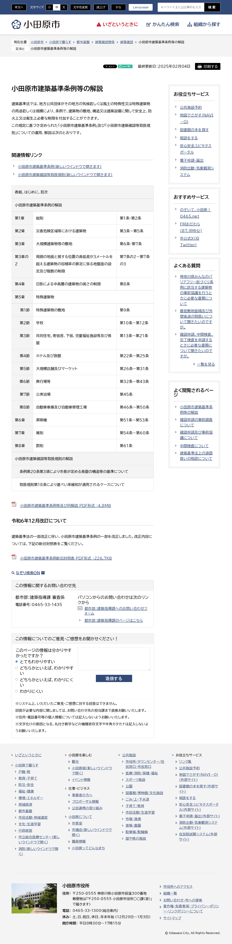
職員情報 (79, 841)
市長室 (77, 823)
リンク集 (185, 761)
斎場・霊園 (133, 825)
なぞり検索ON (28, 573)
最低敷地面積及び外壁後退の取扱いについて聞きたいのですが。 (196, 319)
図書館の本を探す (194, 130)
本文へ (19, 7)
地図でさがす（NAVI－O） (196, 118)
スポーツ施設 (135, 779)
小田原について (80, 816)
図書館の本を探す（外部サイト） (198, 789)
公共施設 (129, 755)
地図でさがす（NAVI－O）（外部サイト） (198, 777)
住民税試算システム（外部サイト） (198, 837)
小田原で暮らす (60, 42)
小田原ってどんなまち (88, 848)
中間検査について (194, 446)
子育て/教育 (135, 806)
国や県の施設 (136, 838)
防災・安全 (26, 784)
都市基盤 (83, 42)
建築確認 (126, 42)
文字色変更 (80, 7)
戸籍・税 (24, 771)
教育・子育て (27, 778)
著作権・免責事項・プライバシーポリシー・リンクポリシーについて (191, 909)
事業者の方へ (82, 795)
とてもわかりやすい (37, 662)
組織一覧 (170, 893)
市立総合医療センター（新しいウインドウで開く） (39, 839)
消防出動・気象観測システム (197, 171)
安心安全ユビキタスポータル (196, 149)
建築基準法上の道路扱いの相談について (196, 455)
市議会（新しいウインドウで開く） (92, 832)
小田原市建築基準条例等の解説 (196, 409)
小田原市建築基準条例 (60, 166)
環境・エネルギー (30, 798)
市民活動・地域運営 (33, 817)
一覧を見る (206, 364)
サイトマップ (172, 918)
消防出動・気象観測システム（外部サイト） (198, 825)
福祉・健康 (26, 791)
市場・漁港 (133, 819)
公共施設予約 (191, 107)
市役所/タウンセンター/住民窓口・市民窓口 (145, 764)
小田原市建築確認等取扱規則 (65, 174)
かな (116, 7)
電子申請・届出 (192, 160)
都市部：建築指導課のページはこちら (113, 620)
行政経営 (25, 830)
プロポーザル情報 (85, 801)
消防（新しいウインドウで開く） (38, 851)
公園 (129, 786)
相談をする (189, 138)
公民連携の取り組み (87, 808)
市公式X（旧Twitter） (189, 241)
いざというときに (28, 755)
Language (141, 7)
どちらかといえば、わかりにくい (46, 682)
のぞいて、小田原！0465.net (195, 213)
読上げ (101, 7)
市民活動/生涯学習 (140, 812)
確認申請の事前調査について (196, 422)
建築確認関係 (105, 42)
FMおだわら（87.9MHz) (191, 227)
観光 (75, 761)
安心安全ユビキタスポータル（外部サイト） (199, 807)
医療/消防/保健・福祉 (142, 773)
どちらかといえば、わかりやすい (46, 670)
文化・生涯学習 (29, 824)
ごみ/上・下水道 (137, 799)
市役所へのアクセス (177, 886)
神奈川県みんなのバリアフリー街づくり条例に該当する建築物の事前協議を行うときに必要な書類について (196, 290)
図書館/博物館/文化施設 (144, 793)
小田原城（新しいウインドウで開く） (92, 771)
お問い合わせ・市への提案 (182, 900)
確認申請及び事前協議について (196, 434)
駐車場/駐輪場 (137, 832)
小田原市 (36, 24)
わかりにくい (31, 691)
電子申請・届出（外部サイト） (199, 816)
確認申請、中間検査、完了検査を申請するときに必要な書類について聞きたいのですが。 (196, 345)
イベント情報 (81, 779)
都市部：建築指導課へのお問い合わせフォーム (115, 611)
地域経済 (25, 804)
